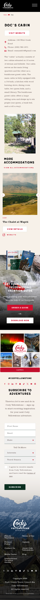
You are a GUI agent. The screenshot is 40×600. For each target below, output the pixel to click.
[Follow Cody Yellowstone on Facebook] (5, 384)
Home (5, 15)
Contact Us (9, 548)
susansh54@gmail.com (25, 51)
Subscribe (15, 487)
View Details (15, 229)
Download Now (20, 320)
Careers (25, 542)
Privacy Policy (8, 543)
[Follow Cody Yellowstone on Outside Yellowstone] (35, 384)
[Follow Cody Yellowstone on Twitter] (27, 384)
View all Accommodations (19, 168)
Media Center (10, 554)
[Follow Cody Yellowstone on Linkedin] (12, 384)
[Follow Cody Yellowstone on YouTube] (31, 384)
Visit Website (17, 33)
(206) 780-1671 (21, 47)
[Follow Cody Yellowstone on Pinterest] (16, 384)
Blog (24, 554)
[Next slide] (38, 195)
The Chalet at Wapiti (15, 222)
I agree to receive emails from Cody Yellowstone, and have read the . (22, 471)
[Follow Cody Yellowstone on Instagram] (9, 384)
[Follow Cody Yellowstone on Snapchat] (20, 384)
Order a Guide (20, 308)
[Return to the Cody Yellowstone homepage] (8, 6)
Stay (12, 15)
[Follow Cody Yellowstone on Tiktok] (24, 384)
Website (11, 235)
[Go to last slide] (3, 195)
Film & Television (9, 537)
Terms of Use (28, 536)
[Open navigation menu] (34, 5)
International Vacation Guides (10, 561)
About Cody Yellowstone (27, 549)
